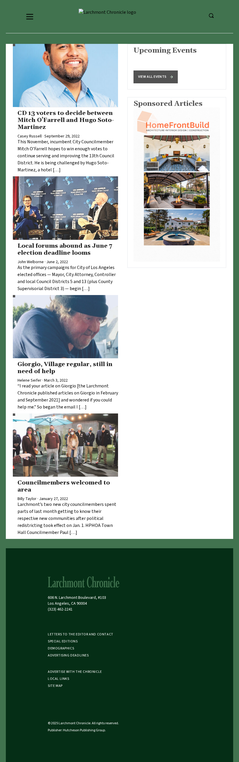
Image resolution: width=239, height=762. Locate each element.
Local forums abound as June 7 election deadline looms (64, 249)
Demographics (61, 648)
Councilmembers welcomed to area (63, 486)
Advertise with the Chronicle (75, 671)
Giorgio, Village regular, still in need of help (65, 368)
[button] (155, 76)
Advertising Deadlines (68, 655)
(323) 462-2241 (60, 609)
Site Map (55, 685)
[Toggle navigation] (29, 16)
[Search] (211, 15)
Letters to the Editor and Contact (80, 634)
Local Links (58, 678)
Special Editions (63, 641)
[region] (176, 66)
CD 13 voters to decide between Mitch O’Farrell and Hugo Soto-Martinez (65, 120)
